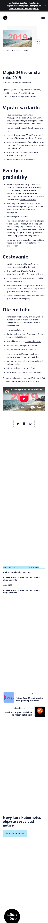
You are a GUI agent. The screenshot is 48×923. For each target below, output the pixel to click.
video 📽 (17, 82)
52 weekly (38, 372)
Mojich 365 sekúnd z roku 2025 (17, 572)
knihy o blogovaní (33, 341)
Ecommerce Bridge (34, 334)
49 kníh (21, 349)
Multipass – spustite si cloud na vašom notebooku (18, 713)
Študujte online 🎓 (15, 833)
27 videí (21, 372)
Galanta (28, 199)
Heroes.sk (21, 361)
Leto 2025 (7, 585)
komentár (27, 82)
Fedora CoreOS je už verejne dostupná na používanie (29, 699)
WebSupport (12, 118)
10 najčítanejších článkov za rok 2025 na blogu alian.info (21, 578)
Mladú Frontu (21, 337)
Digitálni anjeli (27, 354)
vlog (28, 298)
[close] (45, 6)
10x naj (7, 82)
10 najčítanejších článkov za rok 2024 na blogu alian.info (21, 591)
